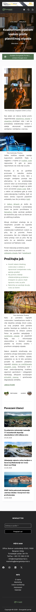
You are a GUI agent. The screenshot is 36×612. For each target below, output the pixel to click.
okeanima (8, 121)
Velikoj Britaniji (14, 204)
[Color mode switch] (24, 10)
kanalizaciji (27, 253)
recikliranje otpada (11, 336)
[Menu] (33, 10)
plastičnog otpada (23, 119)
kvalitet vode (27, 161)
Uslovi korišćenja (18, 585)
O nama (18, 580)
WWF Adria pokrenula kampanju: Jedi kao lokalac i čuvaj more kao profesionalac (17, 492)
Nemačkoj (8, 212)
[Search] (28, 9)
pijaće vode (21, 189)
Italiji (28, 199)
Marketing (18, 582)
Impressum (18, 587)
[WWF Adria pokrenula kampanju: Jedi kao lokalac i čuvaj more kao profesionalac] (18, 479)
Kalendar (18, 590)
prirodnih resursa (11, 377)
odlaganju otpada (11, 253)
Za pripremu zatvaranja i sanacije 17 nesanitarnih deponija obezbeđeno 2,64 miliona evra (17, 432)
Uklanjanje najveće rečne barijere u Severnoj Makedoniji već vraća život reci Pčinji (18, 462)
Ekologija (22, 22)
